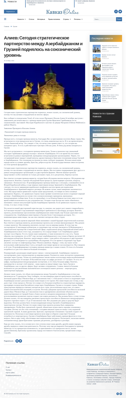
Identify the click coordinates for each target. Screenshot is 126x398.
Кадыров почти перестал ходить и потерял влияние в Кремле (110, 47)
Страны (66, 19)
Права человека (54, 19)
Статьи (31, 19)
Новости (20, 19)
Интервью (41, 19)
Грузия (15, 26)
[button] (17, 341)
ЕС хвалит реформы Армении (85, 1)
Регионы (77, 19)
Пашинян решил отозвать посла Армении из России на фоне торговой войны (110, 76)
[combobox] (105, 19)
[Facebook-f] (116, 11)
